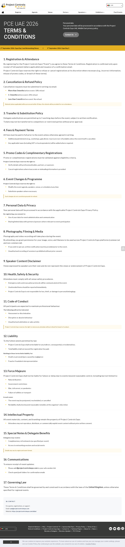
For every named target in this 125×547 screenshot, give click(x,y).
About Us (87, 529)
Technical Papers (76, 529)
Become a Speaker (65, 531)
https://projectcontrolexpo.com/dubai (24, 511)
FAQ (43, 527)
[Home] (3, 12)
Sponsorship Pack (68, 527)
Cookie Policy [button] (91, 544)
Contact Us (65, 529)
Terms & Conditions (34, 529)
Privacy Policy (81, 527)
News (94, 529)
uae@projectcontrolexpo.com (19, 508)
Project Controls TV (54, 527)
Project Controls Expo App (51, 529)
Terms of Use (91, 527)
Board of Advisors (34, 527)
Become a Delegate (50, 531)
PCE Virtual (76, 531)
